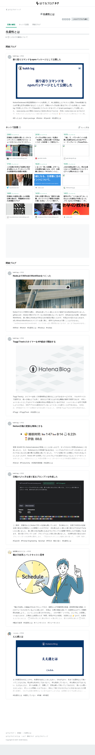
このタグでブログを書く (80, 19)
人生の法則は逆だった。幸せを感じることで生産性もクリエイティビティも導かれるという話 (76, 169)
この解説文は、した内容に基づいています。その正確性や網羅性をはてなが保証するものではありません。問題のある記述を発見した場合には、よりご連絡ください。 (17, 37)
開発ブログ (30, 736)
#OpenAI (47, 118)
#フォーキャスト (54, 623)
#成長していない (29, 695)
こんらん (15, 633)
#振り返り (57, 541)
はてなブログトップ (41, 736)
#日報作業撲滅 (37, 463)
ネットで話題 (24, 24)
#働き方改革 (17, 623)
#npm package (29, 118)
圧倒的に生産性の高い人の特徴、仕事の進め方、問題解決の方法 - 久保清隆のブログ (19, 198)
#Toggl (15, 412)
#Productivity (25, 463)
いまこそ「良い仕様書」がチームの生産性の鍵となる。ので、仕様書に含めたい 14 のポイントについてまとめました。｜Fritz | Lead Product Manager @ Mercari (47, 169)
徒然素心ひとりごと (19, 551)
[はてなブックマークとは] (20, 127)
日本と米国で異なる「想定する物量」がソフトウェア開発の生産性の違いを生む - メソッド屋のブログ (47, 198)
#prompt (41, 541)
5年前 (22, 633)
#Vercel (16, 463)
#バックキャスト (40, 623)
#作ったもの (17, 118)
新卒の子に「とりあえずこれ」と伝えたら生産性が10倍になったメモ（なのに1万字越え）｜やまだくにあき (76, 198)
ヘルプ (23, 736)
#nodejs (49, 328)
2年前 (22, 56)
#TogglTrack (24, 412)
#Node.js (41, 328)
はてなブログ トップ (14, 9)
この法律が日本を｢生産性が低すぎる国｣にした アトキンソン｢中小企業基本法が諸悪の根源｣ (18, 169)
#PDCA (49, 541)
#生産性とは (56, 118)
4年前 (29, 551)
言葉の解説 (11, 24)
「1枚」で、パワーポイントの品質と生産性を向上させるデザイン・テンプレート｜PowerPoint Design (75, 139)
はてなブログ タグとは (13, 736)
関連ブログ (36, 24)
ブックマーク (13, 134)
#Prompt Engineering (29, 541)
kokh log (15, 56)
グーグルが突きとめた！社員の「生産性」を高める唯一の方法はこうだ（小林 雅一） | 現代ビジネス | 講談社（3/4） (47, 139)
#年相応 (46, 695)
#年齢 (39, 695)
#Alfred (15, 328)
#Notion (39, 118)
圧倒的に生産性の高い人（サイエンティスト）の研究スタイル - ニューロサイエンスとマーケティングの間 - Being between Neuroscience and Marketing (19, 139)
